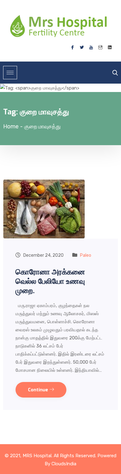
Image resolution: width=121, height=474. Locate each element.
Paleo (85, 255)
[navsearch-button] (113, 73)
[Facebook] (72, 47)
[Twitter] (81, 47)
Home (11, 126)
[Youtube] (91, 47)
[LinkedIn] (109, 47)
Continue (38, 390)
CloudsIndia (64, 464)
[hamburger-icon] (10, 72)
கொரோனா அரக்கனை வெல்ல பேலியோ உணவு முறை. (50, 281)
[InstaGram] (100, 47)
